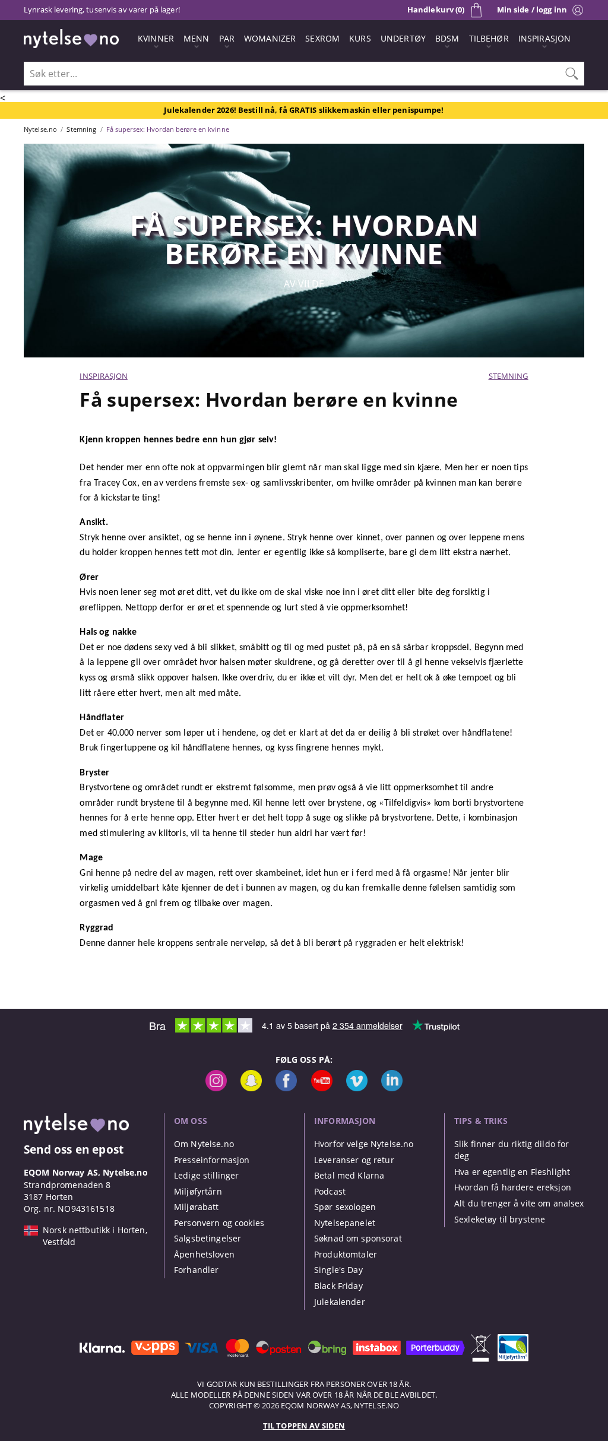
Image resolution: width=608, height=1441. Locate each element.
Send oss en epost (74, 1149)
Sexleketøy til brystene (499, 1219)
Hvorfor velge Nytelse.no (363, 1143)
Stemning (508, 375)
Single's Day (338, 1269)
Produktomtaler (345, 1254)
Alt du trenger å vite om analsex (519, 1203)
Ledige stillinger (206, 1175)
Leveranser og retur (354, 1160)
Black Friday (338, 1285)
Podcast (330, 1191)
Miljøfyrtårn (198, 1191)
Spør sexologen (345, 1206)
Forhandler (196, 1269)
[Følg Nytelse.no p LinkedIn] (392, 1088)
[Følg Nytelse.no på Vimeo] (357, 1088)
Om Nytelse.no (204, 1143)
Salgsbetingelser (207, 1238)
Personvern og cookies (219, 1222)
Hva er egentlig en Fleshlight (512, 1171)
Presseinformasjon (211, 1160)
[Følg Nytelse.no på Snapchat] (251, 1088)
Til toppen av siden (304, 1425)
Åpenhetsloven (204, 1254)
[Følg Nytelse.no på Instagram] (216, 1088)
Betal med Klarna (349, 1175)
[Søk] (571, 73)
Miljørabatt (196, 1206)
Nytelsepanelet (344, 1222)
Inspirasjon (103, 375)
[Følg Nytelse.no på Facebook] (286, 1088)
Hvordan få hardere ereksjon (512, 1187)
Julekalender (339, 1301)
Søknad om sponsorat (358, 1238)
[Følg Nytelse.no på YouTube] (321, 1088)
